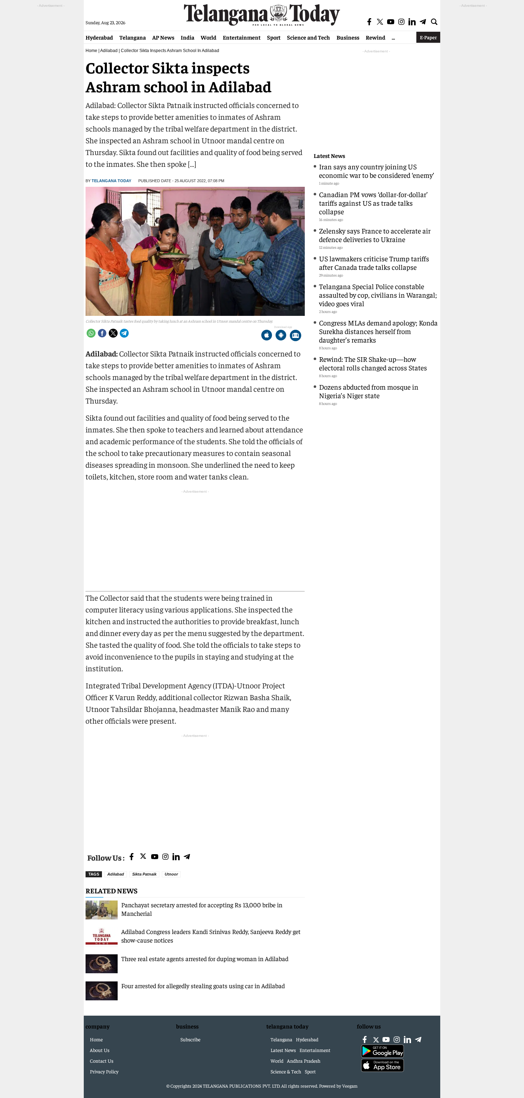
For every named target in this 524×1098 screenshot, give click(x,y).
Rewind (375, 37)
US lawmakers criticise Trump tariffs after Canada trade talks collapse (374, 262)
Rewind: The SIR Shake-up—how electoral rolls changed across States (373, 363)
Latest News (329, 155)
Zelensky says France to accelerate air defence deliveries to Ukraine (375, 234)
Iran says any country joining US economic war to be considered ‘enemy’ (376, 170)
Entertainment (242, 37)
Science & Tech (286, 1071)
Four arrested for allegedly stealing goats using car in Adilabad (203, 985)
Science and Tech (308, 37)
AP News (163, 37)
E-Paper (428, 37)
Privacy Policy (104, 1071)
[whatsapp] (91, 333)
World (208, 37)
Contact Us (101, 1060)
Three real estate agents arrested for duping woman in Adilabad (204, 958)
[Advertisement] (195, 789)
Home (91, 50)
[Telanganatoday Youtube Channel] (154, 857)
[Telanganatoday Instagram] (165, 857)
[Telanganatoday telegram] (186, 857)
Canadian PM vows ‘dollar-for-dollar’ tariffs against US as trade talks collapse (373, 203)
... (393, 37)
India (187, 37)
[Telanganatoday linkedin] (176, 857)
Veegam (350, 1086)
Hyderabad (99, 37)
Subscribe (190, 1039)
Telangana (132, 37)
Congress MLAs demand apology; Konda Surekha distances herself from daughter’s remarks (378, 331)
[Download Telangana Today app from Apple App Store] (266, 336)
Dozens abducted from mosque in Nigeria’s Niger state (368, 391)
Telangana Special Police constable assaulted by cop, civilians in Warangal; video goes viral (378, 295)
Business (348, 37)
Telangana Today (111, 181)
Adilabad (109, 50)
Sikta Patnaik (144, 874)
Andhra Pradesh (303, 1060)
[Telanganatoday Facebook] (131, 857)
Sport (274, 37)
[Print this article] (295, 336)
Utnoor (171, 874)
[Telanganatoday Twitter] (143, 857)
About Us (99, 1050)
